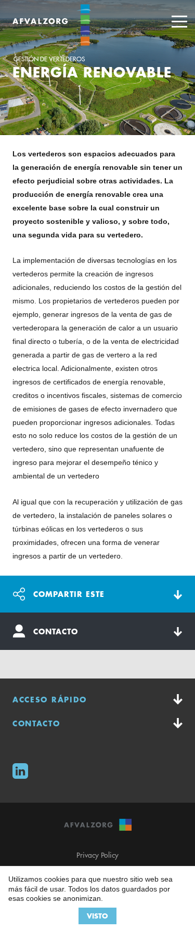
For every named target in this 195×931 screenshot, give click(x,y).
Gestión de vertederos (49, 59)
